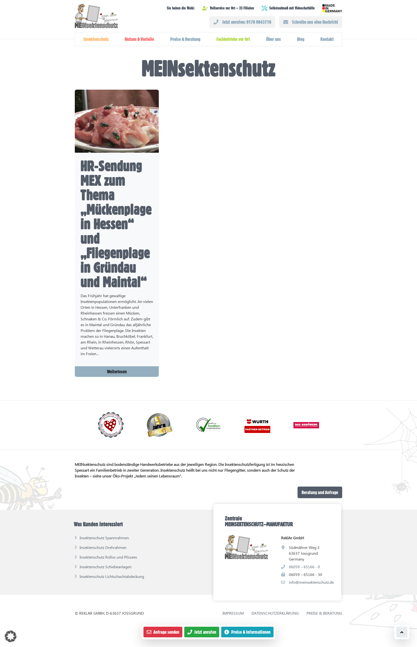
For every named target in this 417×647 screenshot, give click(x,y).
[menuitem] (96, 39)
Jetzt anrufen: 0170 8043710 (246, 22)
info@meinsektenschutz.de (311, 582)
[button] (96, 39)
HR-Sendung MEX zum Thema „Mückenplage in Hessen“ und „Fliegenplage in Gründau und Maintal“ (116, 223)
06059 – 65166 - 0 (304, 566)
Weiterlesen (117, 371)
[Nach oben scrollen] (401, 632)
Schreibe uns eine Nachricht (315, 22)
